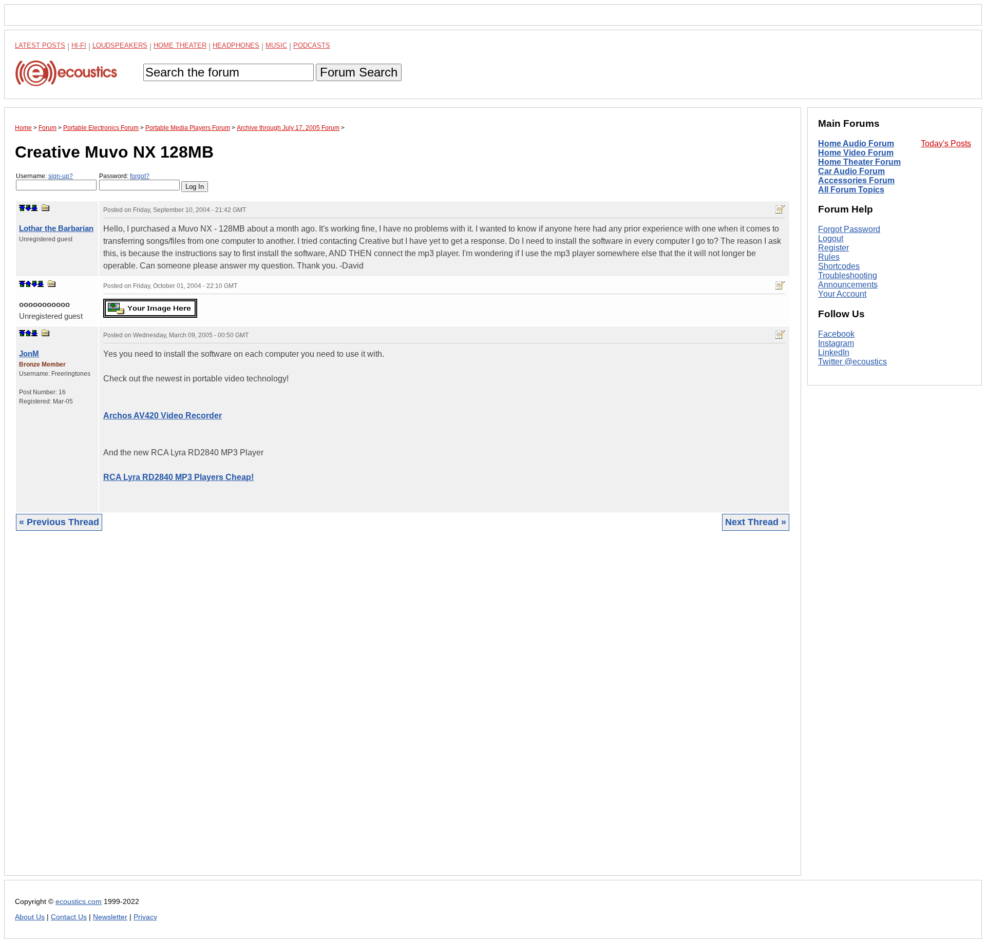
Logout (830, 238)
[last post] (34, 208)
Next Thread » (755, 522)
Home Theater (180, 45)
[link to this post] (46, 207)
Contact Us (69, 917)
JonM (29, 353)
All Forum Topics (851, 189)
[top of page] (22, 208)
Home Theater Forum (859, 162)
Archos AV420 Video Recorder (162, 415)
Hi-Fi (78, 45)
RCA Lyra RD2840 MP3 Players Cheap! (178, 477)
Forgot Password (849, 229)
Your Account (842, 294)
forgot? (139, 176)
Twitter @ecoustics (852, 361)
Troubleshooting (847, 275)
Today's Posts (946, 143)
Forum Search (358, 72)
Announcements (848, 284)
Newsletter (110, 917)
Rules (829, 257)
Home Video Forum (856, 152)
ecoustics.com (78, 902)
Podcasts (311, 45)
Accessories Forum (856, 180)
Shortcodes (839, 266)
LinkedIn (833, 352)
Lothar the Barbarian (56, 228)
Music (276, 45)
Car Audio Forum (851, 171)
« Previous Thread (59, 522)
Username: (44, 176)
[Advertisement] (323, 711)
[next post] (28, 208)
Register (833, 247)
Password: (124, 176)
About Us (30, 917)
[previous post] (28, 284)
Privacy (145, 917)
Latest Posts (40, 45)
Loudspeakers (119, 45)
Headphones (236, 45)
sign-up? (60, 176)
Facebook (836, 334)
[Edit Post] (780, 209)
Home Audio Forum (856, 143)
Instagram (836, 343)
